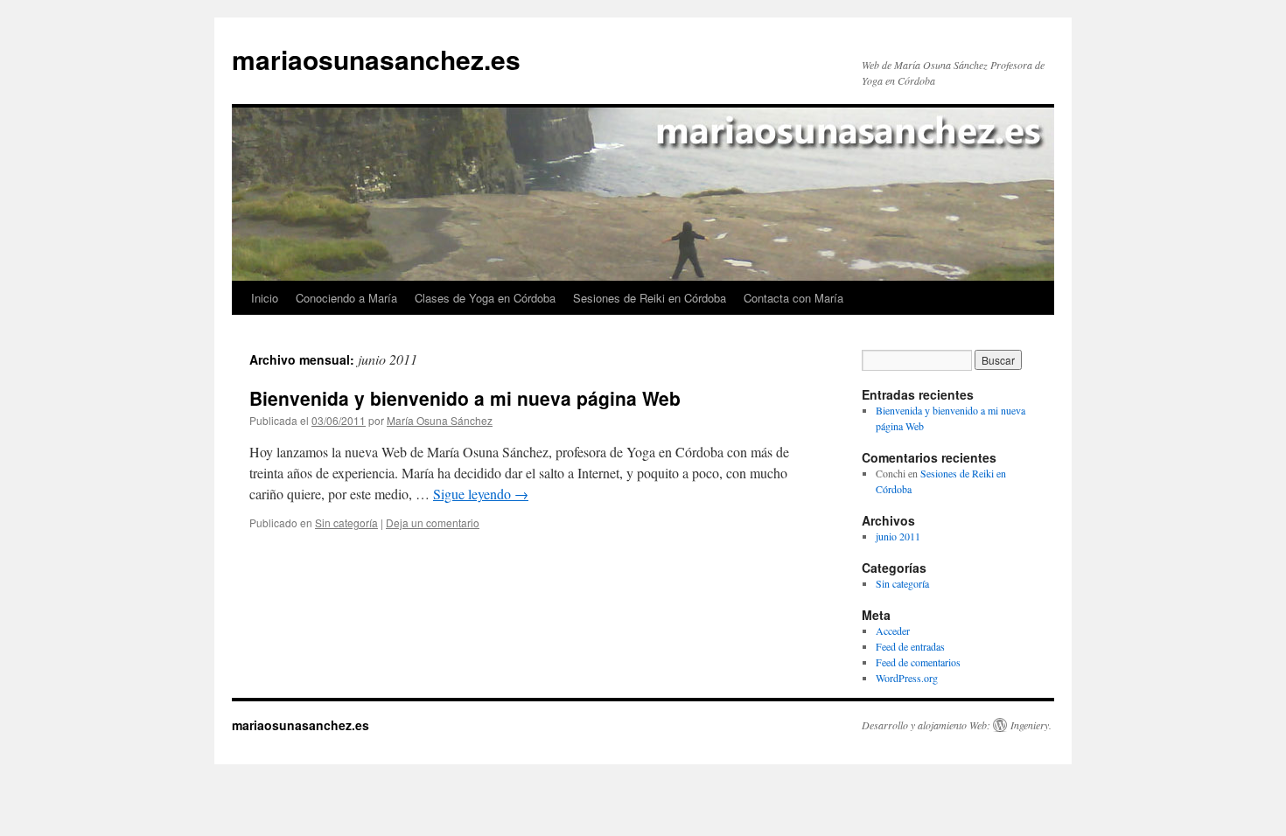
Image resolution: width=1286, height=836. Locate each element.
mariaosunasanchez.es (376, 59)
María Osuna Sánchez (440, 420)
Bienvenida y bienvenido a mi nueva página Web (465, 398)
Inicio (264, 297)
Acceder (893, 630)
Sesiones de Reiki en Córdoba (649, 297)
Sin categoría (346, 522)
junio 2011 (898, 536)
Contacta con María (793, 297)
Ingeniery (1029, 725)
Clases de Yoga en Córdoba (485, 297)
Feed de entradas (910, 646)
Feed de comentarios (918, 662)
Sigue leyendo (480, 493)
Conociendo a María (346, 297)
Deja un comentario (432, 522)
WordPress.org (907, 678)
